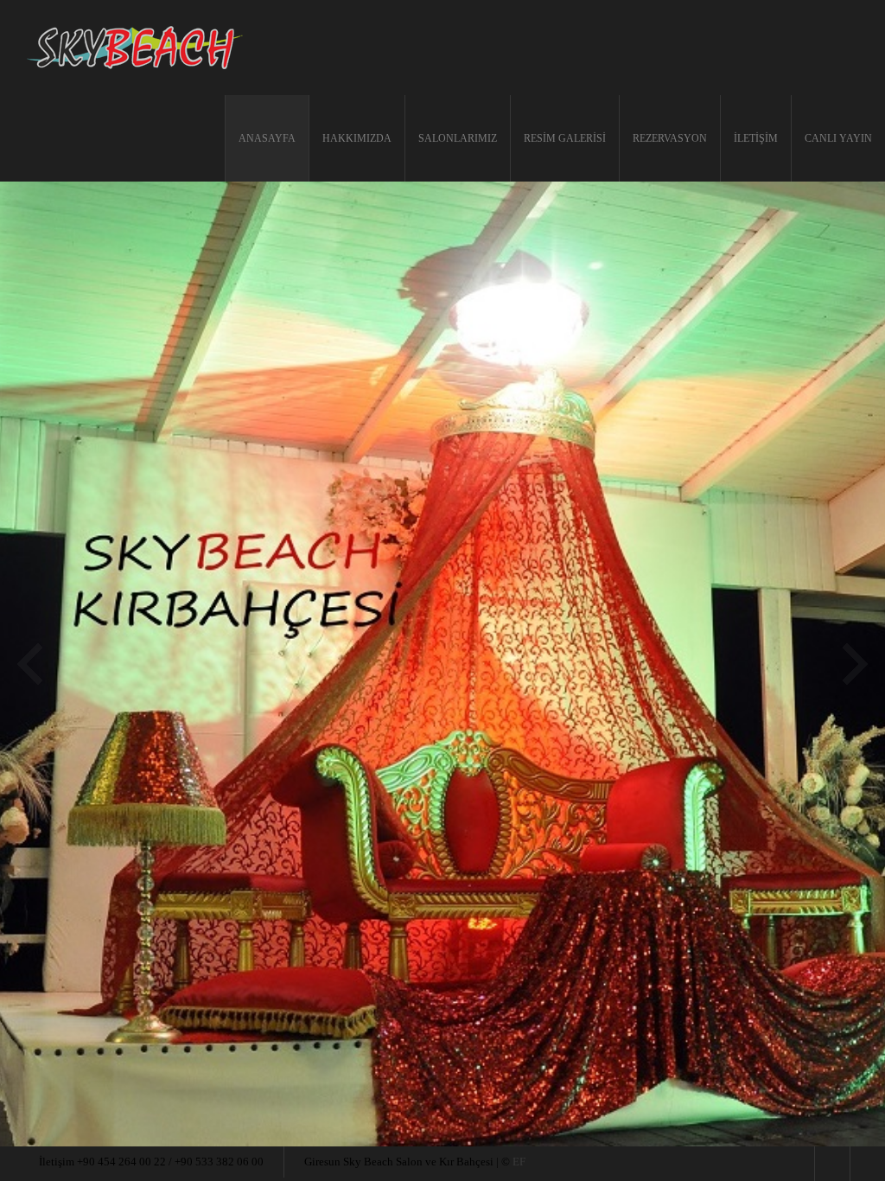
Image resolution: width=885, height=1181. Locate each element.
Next (855, 664)
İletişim (756, 138)
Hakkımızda (357, 138)
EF (519, 1161)
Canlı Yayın (838, 138)
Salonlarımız (457, 138)
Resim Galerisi (565, 138)
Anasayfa (267, 138)
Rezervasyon (670, 138)
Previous (29, 664)
